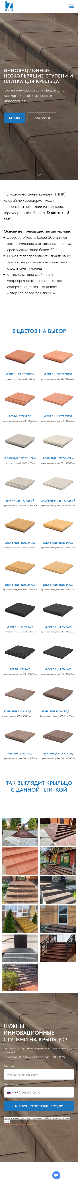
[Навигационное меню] (71, 6)
